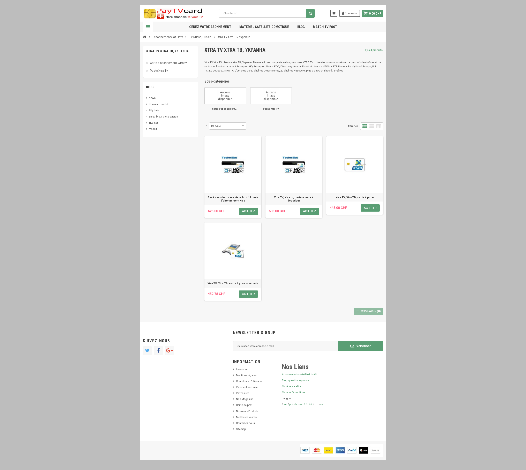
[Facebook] (158, 350)
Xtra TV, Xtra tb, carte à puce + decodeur (293, 199)
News (152, 97)
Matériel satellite (291, 386)
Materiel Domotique (293, 392)
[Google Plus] (169, 350)
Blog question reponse (295, 380)
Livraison (241, 369)
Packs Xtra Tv (158, 70)
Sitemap (241, 429)
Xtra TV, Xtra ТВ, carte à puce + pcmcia (233, 283)
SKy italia (154, 110)
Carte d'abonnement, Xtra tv (168, 63)
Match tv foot (325, 27)
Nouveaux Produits (247, 411)
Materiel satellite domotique (264, 27)
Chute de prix (243, 405)
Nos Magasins (244, 399)
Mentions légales (246, 375)
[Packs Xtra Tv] (271, 96)
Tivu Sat (153, 122)
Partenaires (242, 393)
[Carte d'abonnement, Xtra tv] (225, 96)
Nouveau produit (158, 104)
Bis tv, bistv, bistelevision (163, 116)
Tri (205, 126)
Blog (301, 27)
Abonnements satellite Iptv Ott (300, 374)
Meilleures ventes (246, 417)
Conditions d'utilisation (249, 381)
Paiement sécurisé (247, 387)
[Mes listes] (333, 13)
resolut (153, 128)
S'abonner (363, 346)
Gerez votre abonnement (210, 27)
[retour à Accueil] (144, 37)
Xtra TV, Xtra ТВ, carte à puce (355, 197)
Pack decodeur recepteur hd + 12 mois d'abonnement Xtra (233, 199)
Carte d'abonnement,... (225, 108)
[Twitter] (147, 350)
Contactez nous (245, 423)
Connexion (351, 13)
